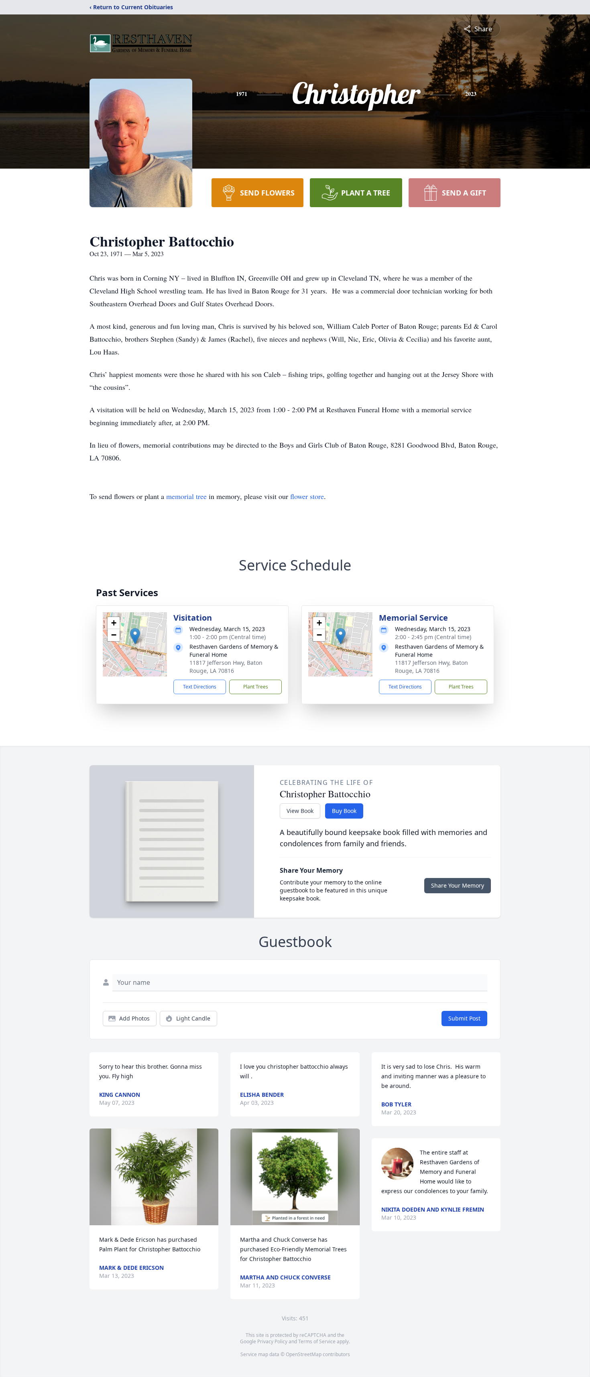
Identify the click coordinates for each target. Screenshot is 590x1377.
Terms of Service (317, 1341)
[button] (135, 636)
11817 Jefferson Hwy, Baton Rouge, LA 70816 (225, 666)
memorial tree (186, 496)
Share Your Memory (457, 885)
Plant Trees (255, 686)
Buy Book (344, 811)
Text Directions (199, 686)
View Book (300, 811)
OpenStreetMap (303, 1354)
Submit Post (464, 1018)
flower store (307, 496)
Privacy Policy (272, 1341)
